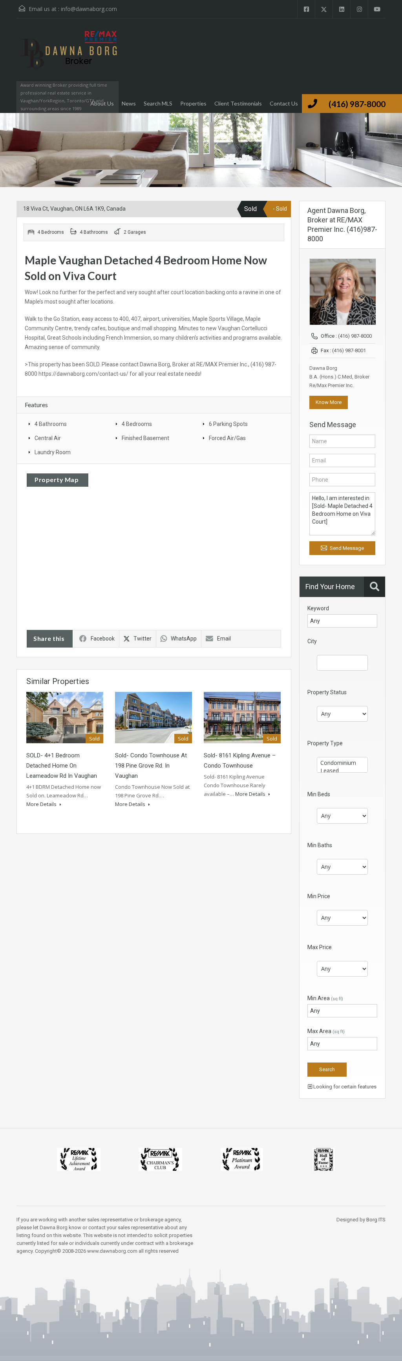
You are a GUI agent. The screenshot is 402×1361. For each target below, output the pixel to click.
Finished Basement (145, 438)
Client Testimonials (238, 103)
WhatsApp (184, 638)
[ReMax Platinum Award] (242, 1158)
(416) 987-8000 (357, 104)
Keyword (318, 608)
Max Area (326, 1031)
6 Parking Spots (228, 424)
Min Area (325, 998)
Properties (193, 103)
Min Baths (319, 845)
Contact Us (284, 103)
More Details (42, 804)
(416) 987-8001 (349, 350)
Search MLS (158, 103)
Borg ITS (376, 1220)
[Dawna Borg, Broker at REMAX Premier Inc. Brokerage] (67, 57)
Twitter (142, 638)
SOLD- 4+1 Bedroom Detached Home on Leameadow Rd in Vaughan (61, 765)
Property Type (325, 743)
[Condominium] (342, 763)
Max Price (319, 947)
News (129, 103)
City (312, 641)
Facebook (103, 638)
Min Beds (318, 794)
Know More (329, 402)
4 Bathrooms (51, 424)
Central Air (48, 438)
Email (224, 638)
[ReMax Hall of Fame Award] (323, 1158)
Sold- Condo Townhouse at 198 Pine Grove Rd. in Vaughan (151, 765)
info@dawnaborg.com (89, 9)
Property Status (327, 692)
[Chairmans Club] (160, 1158)
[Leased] (342, 771)
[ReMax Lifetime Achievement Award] (78, 1158)
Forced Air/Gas (227, 438)
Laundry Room (53, 452)
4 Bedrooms (137, 424)
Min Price (318, 896)
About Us (102, 103)
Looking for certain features (344, 1087)
